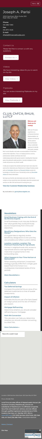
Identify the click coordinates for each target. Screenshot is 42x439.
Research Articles (25, 170)
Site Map (4, 430)
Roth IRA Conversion (12, 315)
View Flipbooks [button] (11, 100)
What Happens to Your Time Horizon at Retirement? (20, 258)
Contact (10, 424)
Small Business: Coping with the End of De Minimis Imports (20, 218)
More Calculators (11, 327)
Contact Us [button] (10, 58)
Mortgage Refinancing (13, 307)
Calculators (10, 170)
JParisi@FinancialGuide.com (14, 35)
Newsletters (10, 213)
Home (3, 424)
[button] (35, 3)
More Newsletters (12, 275)
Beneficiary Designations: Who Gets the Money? (20, 232)
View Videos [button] (10, 79)
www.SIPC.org (6, 415)
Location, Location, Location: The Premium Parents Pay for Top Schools (19, 244)
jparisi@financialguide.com (22, 191)
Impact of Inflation (11, 297)
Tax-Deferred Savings (13, 287)
